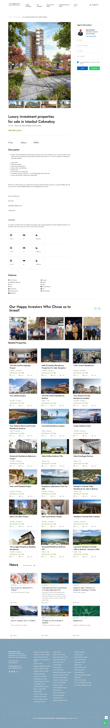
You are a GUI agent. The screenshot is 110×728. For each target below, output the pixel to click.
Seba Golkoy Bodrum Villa (52, 456)
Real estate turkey (57, 698)
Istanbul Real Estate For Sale (60, 657)
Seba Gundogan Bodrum (83, 456)
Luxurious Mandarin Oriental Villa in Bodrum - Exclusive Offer (87, 548)
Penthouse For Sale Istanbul (60, 677)
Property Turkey (57, 690)
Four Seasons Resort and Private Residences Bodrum (22, 427)
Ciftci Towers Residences (84, 365)
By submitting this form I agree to (90, 62)
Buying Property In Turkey (40, 679)
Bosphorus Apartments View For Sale (54, 487)
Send (82, 68)
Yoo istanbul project (18, 395)
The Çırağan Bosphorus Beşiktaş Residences (22, 548)
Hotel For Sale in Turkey (40, 696)
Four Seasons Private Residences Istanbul (82, 396)
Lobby (43, 284)
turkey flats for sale (79, 662)
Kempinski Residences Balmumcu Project (23, 457)
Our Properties (39, 5)
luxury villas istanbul (58, 670)
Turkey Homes (78, 665)
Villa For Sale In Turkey (80, 680)
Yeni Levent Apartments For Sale (82, 682)
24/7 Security (13, 280)
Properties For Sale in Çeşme (60, 680)
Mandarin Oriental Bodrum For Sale (62, 672)
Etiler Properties (38, 691)
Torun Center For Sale (80, 660)
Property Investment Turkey (60, 688)
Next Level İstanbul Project (20, 486)
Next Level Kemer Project (52, 516)
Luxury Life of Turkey (50, 5)
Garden (44, 282)
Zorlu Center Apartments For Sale (82, 685)
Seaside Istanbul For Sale (80, 657)
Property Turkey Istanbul (59, 693)
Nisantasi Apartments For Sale (60, 675)
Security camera (46, 286)
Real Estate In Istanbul (58, 695)
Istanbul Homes (57, 652)
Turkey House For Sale (80, 667)
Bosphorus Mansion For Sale (41, 671)
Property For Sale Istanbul (59, 682)
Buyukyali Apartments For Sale (41, 681)
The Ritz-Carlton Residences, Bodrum (53, 396)
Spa (43, 289)
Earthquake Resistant (14, 282)
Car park (44, 280)
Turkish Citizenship (28, 5)
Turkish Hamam (46, 291)
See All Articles (27, 565)
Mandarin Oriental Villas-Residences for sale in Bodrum (86, 487)
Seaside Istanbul (78, 654)
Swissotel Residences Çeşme (53, 426)
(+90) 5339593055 (91, 36)
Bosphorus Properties (39, 674)
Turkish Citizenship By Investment (82, 675)
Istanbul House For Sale (59, 654)
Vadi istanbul (77, 677)
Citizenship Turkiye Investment (41, 686)
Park (10, 286)
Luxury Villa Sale (57, 667)
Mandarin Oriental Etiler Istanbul (87, 516)
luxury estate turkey (58, 662)
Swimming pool (14, 291)
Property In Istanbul (58, 685)
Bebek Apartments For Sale (41, 657)
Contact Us (95, 5)
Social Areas (12, 289)
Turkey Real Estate (79, 672)
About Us (75, 5)
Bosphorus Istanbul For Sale (41, 669)
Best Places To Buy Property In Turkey (42, 660)
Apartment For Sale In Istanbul (41, 652)
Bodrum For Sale (38, 663)
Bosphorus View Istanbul (40, 676)
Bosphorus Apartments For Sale (42, 666)
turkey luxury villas (79, 670)
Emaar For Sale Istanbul (40, 689)
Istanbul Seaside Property (59, 660)
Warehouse (13, 293)
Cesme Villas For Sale (39, 684)
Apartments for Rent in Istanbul (42, 654)
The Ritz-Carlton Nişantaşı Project (20, 366)
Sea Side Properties (79, 652)
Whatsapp (94, 68)
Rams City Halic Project (19, 516)
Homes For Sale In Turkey (40, 694)
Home (10, 17)
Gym (10, 284)
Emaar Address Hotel (82, 426)
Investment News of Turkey (64, 5)
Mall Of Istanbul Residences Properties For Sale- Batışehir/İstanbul (54, 368)
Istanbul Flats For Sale (39, 702)
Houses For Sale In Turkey (40, 699)
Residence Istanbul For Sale (60, 700)
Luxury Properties (57, 665)
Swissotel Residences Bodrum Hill (53, 548)
